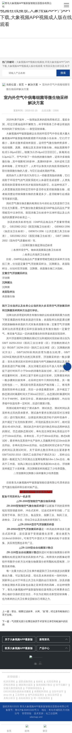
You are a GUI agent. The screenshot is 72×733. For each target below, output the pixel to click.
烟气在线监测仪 (36, 694)
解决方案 (33, 84)
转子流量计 (61, 684)
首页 (21, 84)
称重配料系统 (41, 691)
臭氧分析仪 (9, 698)
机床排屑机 (9, 681)
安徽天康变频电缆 (13, 688)
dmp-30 (8, 694)
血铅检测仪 (24, 698)
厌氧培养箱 (9, 684)
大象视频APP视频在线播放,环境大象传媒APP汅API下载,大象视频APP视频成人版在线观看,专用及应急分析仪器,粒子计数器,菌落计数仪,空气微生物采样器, (36, 66)
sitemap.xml (36, 717)
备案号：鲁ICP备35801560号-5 (22, 710)
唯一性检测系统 (42, 698)
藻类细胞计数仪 (44, 684)
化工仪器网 (51, 713)
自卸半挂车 (57, 691)
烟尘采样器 (53, 694)
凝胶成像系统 (26, 681)
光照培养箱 (52, 681)
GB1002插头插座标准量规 (17, 691)
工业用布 (19, 694)
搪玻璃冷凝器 (26, 684)
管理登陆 (26, 713)
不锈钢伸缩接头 (34, 688)
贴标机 (39, 681)
